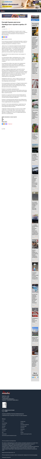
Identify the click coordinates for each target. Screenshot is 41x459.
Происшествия (23, 426)
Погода (21, 432)
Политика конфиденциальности (17, 413)
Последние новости (35, 24)
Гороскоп (4, 424)
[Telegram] (5, 37)
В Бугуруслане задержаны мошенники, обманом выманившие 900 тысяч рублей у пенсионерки (34, 298)
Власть (3, 427)
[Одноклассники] (3, 37)
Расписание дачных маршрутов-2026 (9, 435)
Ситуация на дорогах (24, 424)
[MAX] (6, 37)
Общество (22, 429)
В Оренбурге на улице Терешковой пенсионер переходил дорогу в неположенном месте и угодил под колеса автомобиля (35, 181)
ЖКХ (2, 432)
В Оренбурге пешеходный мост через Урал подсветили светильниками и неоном (35, 157)
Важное (21, 423)
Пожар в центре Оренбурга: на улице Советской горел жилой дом (35, 339)
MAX (3, 119)
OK (2, 120)
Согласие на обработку (6, 413)
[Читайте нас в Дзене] (36, 377)
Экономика (4, 429)
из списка (35, 454)
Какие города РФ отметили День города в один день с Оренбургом (34, 92)
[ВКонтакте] (2, 37)
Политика (22, 427)
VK (2, 118)
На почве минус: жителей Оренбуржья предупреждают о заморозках (35, 136)
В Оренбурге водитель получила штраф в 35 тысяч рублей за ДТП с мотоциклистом (35, 275)
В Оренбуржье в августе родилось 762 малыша (35, 320)
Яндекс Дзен (4, 121)
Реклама (3, 426)
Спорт (21, 430)
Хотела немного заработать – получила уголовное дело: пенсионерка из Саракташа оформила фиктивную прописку (35, 361)
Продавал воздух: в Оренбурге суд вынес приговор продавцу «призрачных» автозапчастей (35, 253)
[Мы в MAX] (37, 377)
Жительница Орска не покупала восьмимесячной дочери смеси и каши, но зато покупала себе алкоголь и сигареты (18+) (35, 68)
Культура (4, 430)
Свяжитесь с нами (5, 396)
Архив (3, 421)
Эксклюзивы (4, 423)
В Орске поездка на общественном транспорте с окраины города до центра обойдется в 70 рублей (35, 114)
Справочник (22, 421)
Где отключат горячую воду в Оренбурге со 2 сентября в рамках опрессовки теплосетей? (35, 206)
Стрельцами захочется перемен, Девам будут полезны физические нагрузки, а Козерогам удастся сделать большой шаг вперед (35, 43)
